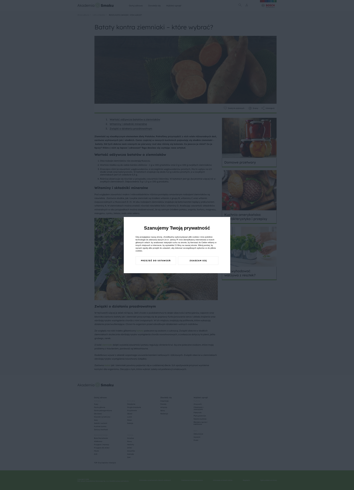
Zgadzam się (198, 260)
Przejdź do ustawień (156, 260)
